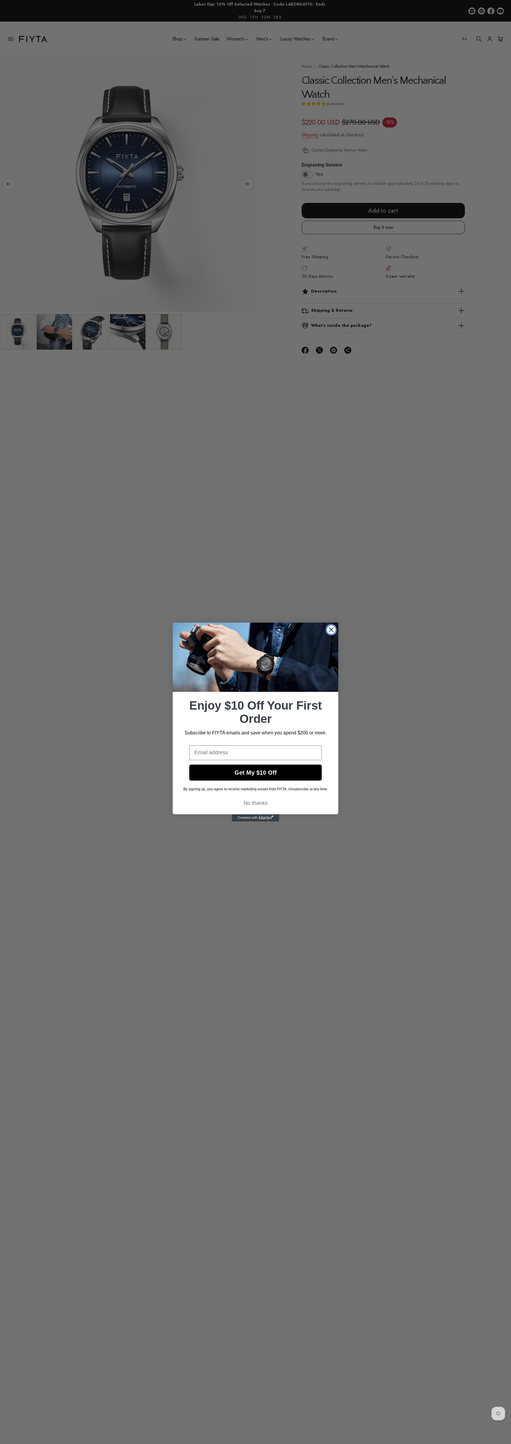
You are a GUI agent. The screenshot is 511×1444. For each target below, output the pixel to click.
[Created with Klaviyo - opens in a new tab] (255, 817)
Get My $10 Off (256, 772)
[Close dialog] (331, 629)
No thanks (256, 803)
